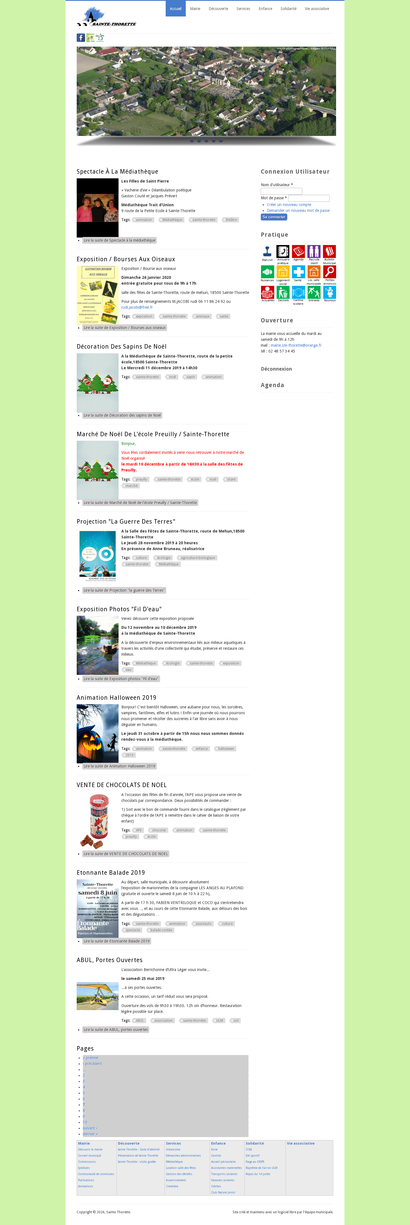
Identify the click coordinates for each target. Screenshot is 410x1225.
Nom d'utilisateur (277, 185)
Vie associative (317, 8)
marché (132, 486)
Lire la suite (119, 240)
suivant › (90, 1128)
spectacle (133, 930)
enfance (202, 749)
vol (236, 1021)
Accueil (176, 8)
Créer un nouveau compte (289, 204)
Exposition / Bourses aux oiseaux (126, 259)
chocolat (159, 830)
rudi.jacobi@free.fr (137, 307)
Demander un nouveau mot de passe (298, 210)
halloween (226, 749)
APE (139, 830)
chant (231, 479)
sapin (191, 377)
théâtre (231, 220)
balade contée (161, 930)
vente (224, 316)
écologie (163, 558)
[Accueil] (107, 24)
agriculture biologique (198, 558)
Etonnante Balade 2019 (111, 872)
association (164, 1021)
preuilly (141, 479)
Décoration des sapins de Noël (122, 346)
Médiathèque (172, 220)
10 (85, 1122)
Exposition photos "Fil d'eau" (119, 609)
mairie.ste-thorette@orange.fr (296, 345)
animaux (202, 316)
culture (141, 558)
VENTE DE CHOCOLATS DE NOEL (122, 784)
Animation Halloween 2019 (117, 697)
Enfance (265, 8)
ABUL (140, 1021)
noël (172, 377)
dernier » (90, 1134)
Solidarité (288, 8)
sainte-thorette (204, 220)
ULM (219, 1021)
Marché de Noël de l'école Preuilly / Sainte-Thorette (153, 434)
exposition (144, 316)
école (195, 479)
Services (243, 8)
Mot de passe (274, 198)
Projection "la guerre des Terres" (126, 521)
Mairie (195, 8)
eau (128, 670)
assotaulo (203, 924)
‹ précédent (92, 1063)
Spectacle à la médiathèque (117, 171)
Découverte (218, 8)
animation (144, 220)
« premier (91, 1058)
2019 (130, 755)
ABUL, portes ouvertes (110, 959)
